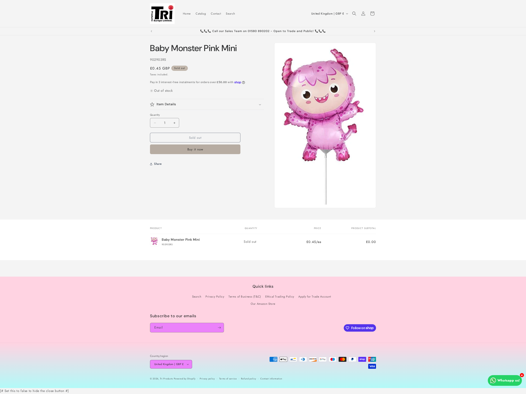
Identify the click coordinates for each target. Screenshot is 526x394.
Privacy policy (207, 378)
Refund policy (248, 378)
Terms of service (228, 378)
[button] (354, 13)
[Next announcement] (374, 31)
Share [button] (158, 164)
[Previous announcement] (151, 31)
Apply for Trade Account (314, 296)
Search (196, 296)
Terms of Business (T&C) (244, 296)
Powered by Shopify (185, 378)
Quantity (155, 115)
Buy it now (195, 149)
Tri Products (166, 378)
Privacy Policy (214, 296)
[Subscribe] (219, 327)
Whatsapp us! (508, 380)
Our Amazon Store (263, 304)
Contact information (271, 378)
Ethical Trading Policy (279, 296)
